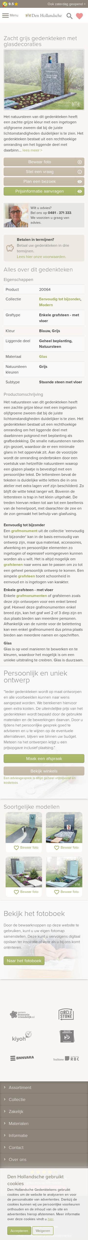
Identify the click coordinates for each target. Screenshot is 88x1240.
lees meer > (32, 150)
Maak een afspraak (44, 758)
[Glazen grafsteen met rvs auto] (64, 827)
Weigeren (43, 1230)
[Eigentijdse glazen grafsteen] (24, 872)
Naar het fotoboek (24, 961)
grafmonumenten (31, 595)
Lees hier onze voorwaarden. (41, 256)
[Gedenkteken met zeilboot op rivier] (24, 827)
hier (50, 1219)
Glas (43, 356)
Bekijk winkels (44, 771)
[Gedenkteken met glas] (64, 872)
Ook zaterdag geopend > (67, 3)
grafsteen (26, 576)
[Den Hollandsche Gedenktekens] (43, 15)
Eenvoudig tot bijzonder (59, 299)
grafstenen (13, 564)
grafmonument (24, 531)
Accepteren (19, 1230)
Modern (46, 305)
